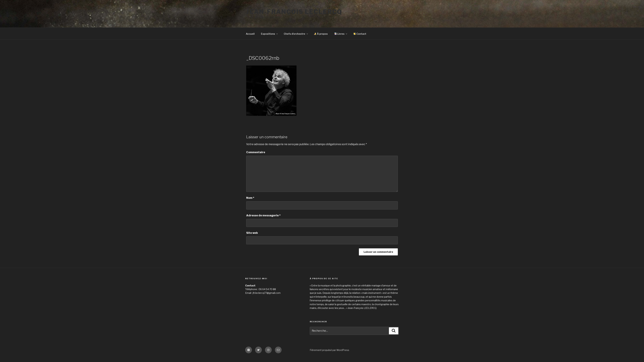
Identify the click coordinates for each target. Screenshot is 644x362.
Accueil (250, 33)
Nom (250, 197)
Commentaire (255, 152)
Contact (361, 33)
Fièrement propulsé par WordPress (329, 350)
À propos (322, 33)
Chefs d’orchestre (294, 33)
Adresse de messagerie (263, 215)
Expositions (268, 33)
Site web (252, 232)
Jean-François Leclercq (294, 11)
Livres (340, 33)
